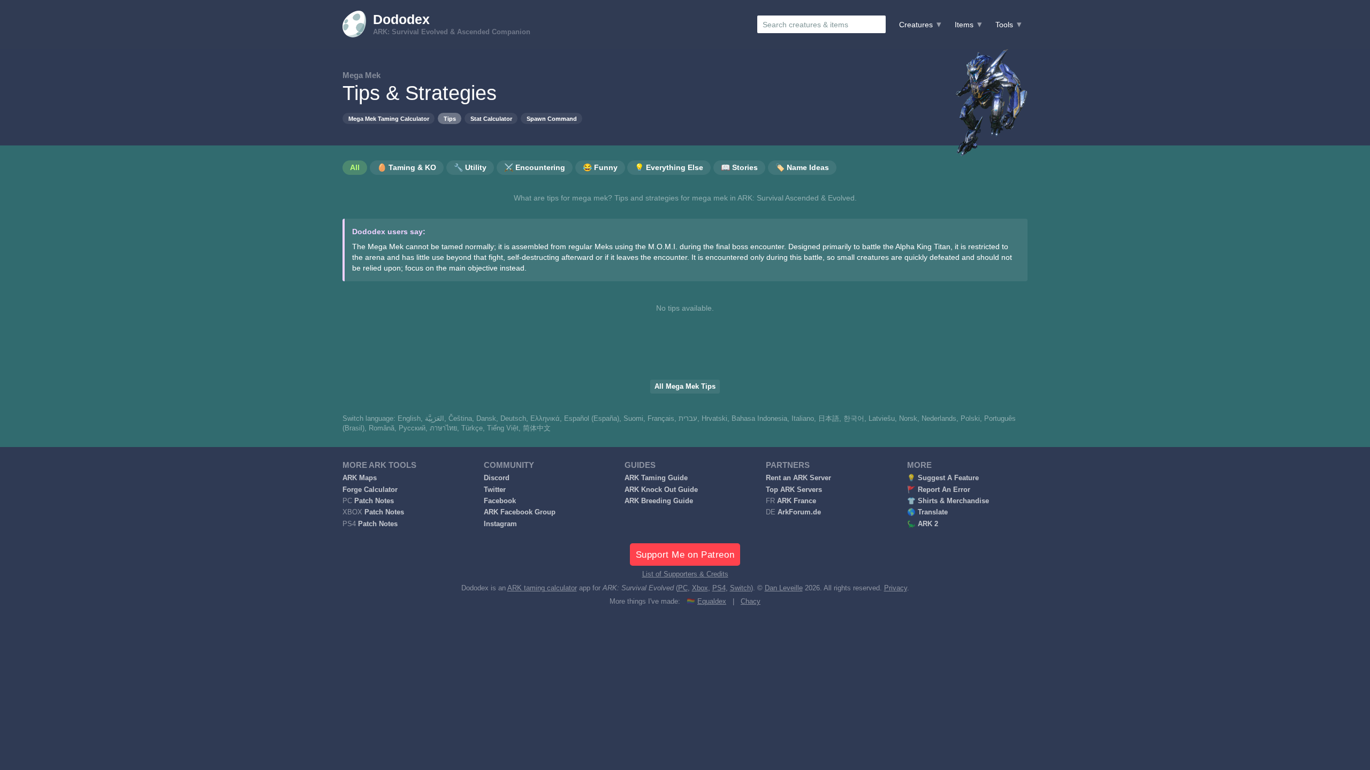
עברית (688, 418)
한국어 (853, 418)
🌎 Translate (927, 512)
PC (683, 588)
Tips (450, 119)
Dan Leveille (784, 588)
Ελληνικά (545, 418)
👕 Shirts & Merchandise (948, 501)
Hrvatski (714, 418)
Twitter (495, 490)
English (409, 418)
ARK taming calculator (542, 588)
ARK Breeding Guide (659, 501)
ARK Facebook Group (519, 512)
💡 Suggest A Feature (943, 478)
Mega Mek (361, 75)
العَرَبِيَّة (434, 418)
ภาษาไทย (443, 428)
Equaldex (711, 601)
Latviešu (882, 418)
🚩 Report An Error (938, 490)
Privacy (895, 588)
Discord (496, 478)
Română (381, 428)
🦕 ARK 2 (922, 524)
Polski (970, 418)
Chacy (750, 601)
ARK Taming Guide (656, 478)
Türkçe (472, 428)
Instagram (500, 524)
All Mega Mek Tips (685, 386)
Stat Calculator (491, 119)
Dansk (486, 418)
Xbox (700, 588)
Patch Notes (374, 501)
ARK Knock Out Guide (661, 490)
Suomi (633, 418)
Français (661, 418)
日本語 (828, 418)
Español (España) (591, 418)
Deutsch (513, 418)
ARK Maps (359, 478)
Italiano (802, 418)
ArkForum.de (799, 512)
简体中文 (537, 428)
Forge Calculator (370, 490)
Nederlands (939, 418)
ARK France (796, 501)
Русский (412, 428)
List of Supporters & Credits (685, 574)
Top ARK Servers (794, 490)
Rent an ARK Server (798, 478)
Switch (740, 588)
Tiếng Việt (503, 428)
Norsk (908, 418)
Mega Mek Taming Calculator (388, 119)
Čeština (460, 418)
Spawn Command (552, 119)
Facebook (500, 501)
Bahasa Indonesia (759, 418)
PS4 (719, 588)
